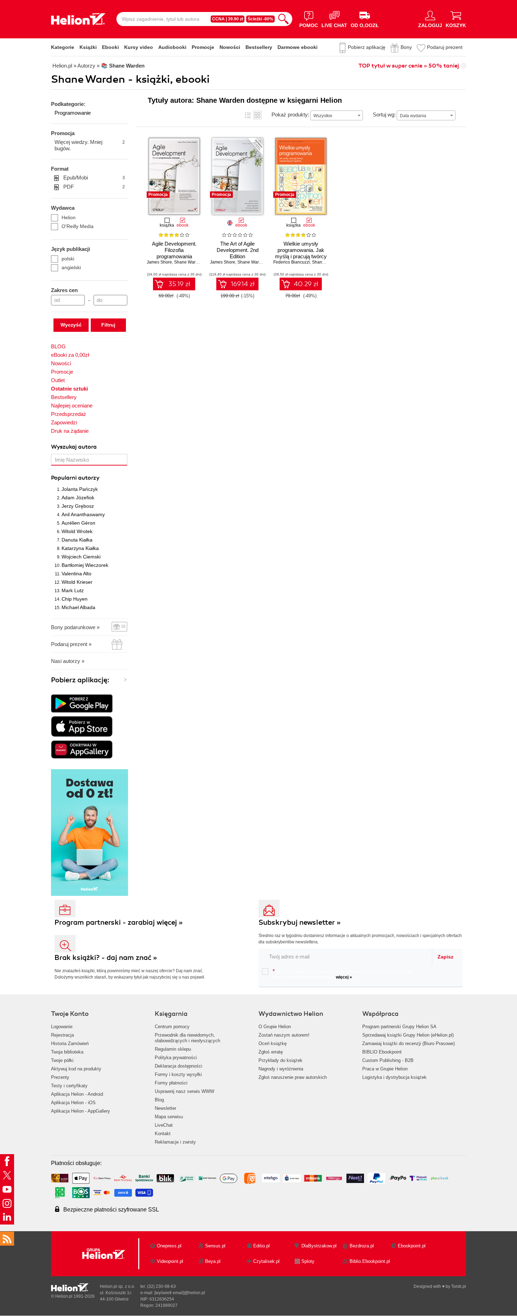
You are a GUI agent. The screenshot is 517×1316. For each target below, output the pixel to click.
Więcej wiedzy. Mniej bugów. (90, 145)
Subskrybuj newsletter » (299, 922)
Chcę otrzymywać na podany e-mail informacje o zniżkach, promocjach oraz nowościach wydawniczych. (342, 974)
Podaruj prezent (444, 47)
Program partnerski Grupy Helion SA (399, 1026)
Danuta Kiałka (77, 540)
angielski (71, 267)
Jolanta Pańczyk (80, 489)
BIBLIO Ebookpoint (382, 1052)
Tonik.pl (458, 1286)
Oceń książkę (272, 1043)
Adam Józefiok (78, 497)
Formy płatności (171, 1083)
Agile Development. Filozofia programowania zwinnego (174, 253)
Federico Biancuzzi (291, 262)
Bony (406, 47)
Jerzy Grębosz (78, 506)
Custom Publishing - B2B (388, 1060)
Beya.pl (213, 1261)
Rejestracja (62, 1035)
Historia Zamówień (70, 1043)
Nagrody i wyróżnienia (280, 1068)
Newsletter (165, 1108)
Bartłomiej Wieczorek (85, 565)
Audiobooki (172, 47)
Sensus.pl (215, 1245)
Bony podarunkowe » (75, 627)
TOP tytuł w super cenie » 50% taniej (408, 65)
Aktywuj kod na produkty (76, 1068)
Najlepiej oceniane (71, 406)
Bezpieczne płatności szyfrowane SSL (111, 1210)
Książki (88, 47)
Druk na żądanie (70, 431)
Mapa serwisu (169, 1116)
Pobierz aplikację (366, 47)
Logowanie (61, 1026)
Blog (159, 1099)
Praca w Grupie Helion (385, 1068)
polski (68, 258)
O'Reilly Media (78, 226)
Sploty (307, 1261)
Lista (248, 115)
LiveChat (164, 1125)
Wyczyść (71, 325)
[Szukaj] (283, 19)
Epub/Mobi (94, 178)
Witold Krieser (77, 582)
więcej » (344, 977)
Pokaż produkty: (290, 115)
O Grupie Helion (274, 1026)
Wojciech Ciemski (81, 556)
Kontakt (163, 1133)
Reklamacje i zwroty (175, 1142)
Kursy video (138, 47)
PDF (94, 187)
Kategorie (62, 47)
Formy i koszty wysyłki (178, 1074)
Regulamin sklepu (173, 1049)
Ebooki (110, 47)
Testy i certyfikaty (69, 1085)
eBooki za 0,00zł (70, 355)
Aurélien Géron (78, 523)
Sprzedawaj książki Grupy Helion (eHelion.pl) (408, 1035)
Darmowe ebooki (297, 47)
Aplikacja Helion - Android (77, 1094)
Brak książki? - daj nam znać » (106, 957)
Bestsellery (258, 47)
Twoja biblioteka (67, 1052)
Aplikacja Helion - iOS (73, 1102)
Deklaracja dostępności (178, 1066)
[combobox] (336, 115)
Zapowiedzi (64, 422)
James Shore (159, 262)
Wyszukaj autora (74, 446)
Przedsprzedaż (68, 414)
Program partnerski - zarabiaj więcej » (119, 922)
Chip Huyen (75, 599)
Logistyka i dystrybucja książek (394, 1077)
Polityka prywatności (176, 1057)
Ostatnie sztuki (69, 389)
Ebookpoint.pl (412, 1245)
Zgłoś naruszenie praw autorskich (292, 1077)
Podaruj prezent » (71, 644)
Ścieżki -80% (260, 19)
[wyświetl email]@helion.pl (179, 1292)
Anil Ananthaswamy (83, 514)
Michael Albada (78, 607)
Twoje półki (62, 1060)
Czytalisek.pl (266, 1261)
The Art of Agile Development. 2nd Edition (237, 250)
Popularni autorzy (75, 477)
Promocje (203, 47)
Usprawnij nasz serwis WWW (184, 1091)
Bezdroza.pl (362, 1245)
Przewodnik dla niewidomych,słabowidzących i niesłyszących (187, 1037)
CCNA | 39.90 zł (227, 19)
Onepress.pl (169, 1245)
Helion (69, 217)
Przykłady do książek (280, 1060)
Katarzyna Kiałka (80, 548)
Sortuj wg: (384, 115)
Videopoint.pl (170, 1261)
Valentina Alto (76, 573)
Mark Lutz (73, 590)
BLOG (58, 346)
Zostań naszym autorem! (283, 1035)
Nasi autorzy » (67, 661)
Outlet (58, 380)
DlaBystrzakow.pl (319, 1245)
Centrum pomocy (172, 1026)
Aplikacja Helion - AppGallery (80, 1111)
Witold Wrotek (77, 531)
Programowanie (73, 113)
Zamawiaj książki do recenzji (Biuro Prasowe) (408, 1043)
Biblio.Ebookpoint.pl (370, 1261)
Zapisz (445, 957)
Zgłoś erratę (270, 1052)
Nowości (229, 47)
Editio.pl (261, 1245)
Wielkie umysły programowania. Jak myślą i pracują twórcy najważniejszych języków (301, 256)
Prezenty (60, 1077)
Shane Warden (188, 262)
